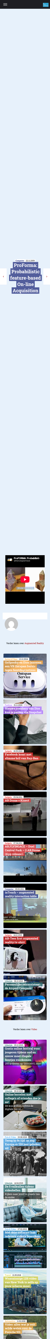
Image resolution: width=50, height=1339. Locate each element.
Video (34, 1029)
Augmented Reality (34, 643)
